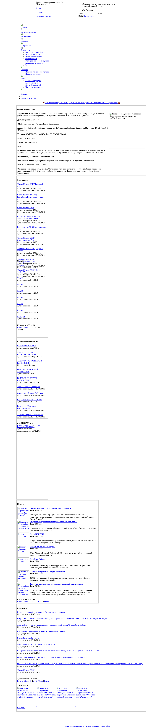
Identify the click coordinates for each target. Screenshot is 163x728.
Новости (24, 70)
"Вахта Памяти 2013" (26, 670)
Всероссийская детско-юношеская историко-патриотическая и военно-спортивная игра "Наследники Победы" (62, 618)
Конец (46, 601)
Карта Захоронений (33, 85)
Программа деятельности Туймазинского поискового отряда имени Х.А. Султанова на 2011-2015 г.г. (58, 651)
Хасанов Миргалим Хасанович (30, 415)
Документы (25, 50)
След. (39, 425)
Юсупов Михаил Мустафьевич (29, 400)
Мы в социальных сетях (74, 726)
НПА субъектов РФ (33, 54)
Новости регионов (33, 74)
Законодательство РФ (34, 52)
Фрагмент (21, 265)
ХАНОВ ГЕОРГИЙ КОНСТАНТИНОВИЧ (26, 353)
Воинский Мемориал (25, 427)
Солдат (20, 278)
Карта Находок (31, 83)
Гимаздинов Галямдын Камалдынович (26, 407)
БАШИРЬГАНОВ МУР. (26, 346)
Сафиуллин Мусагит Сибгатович (30, 393)
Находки (24, 41)
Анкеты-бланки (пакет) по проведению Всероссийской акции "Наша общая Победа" (51, 625)
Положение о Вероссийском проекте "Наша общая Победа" (41, 631)
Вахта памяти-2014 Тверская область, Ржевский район (28, 217)
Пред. (26, 327)
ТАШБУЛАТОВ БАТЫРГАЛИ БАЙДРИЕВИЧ (29, 362)
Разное (28, 65)
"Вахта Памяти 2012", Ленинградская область (26, 239)
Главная (24, 27)
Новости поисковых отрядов (37, 72)
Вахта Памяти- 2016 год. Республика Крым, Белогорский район (30, 197)
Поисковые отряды (28, 32)
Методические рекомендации (37, 61)
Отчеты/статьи (31, 59)
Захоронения (26, 45)
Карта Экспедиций (33, 81)
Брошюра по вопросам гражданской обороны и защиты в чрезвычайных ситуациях (51, 657)
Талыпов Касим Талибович (28, 387)
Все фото (21, 708)
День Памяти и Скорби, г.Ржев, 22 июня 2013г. (36, 644)
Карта (23, 79)
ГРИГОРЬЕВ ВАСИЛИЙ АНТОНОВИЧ (27, 370)
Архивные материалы (34, 63)
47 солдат (21, 317)
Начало (20, 327)
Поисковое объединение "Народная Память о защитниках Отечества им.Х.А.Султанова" (81, 103)
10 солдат (21, 271)
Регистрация (89, 16)
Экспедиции (26, 36)
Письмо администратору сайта (97, 726)
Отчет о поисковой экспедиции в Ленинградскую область (41, 612)
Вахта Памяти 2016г (25, 208)
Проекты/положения (33, 57)
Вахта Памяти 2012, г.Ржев (28, 638)
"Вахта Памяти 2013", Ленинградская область (26, 260)
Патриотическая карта (34, 87)
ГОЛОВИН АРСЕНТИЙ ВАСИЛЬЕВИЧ (27, 379)
